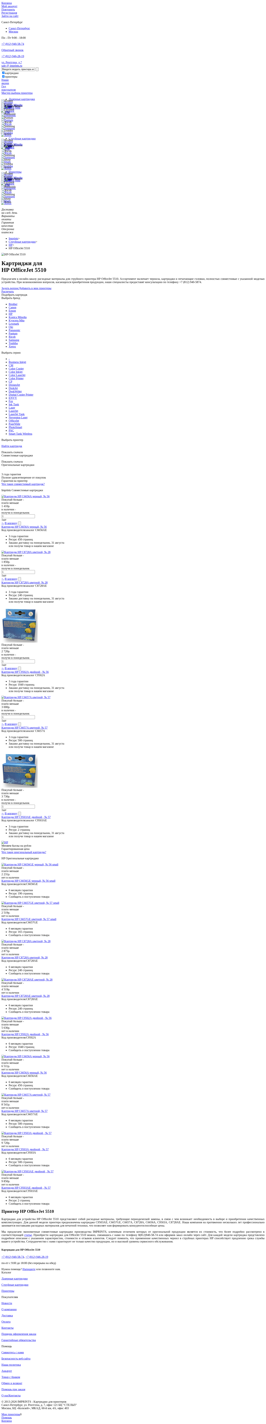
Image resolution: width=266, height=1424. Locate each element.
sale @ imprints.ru (11, 65)
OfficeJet (14, 420)
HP (10, 313)
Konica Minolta (18, 317)
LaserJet (13, 410)
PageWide (14, 423)
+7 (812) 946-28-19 (12, 56)
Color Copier (16, 368)
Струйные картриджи (22, 138)
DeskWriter (15, 391)
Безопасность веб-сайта (15, 1358)
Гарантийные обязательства (18, 1340)
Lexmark (14, 323)
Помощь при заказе (13, 1389)
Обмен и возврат (11, 1383)
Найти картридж (11, 446)
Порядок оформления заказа (18, 1333)
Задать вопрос (10, 288)
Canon (12, 307)
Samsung (14, 340)
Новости (6, 1303)
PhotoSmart (15, 427)
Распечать (7, 291)
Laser (12, 407)
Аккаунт (6, 1370)
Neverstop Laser (18, 417)
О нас (5, 1395)
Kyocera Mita (16, 320)
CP (10, 381)
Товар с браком (10, 1377)
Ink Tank (14, 404)
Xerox (12, 346)
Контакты (7, 1327)
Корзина (6, 3)
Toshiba (13, 343)
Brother (13, 304)
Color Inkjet (15, 371)
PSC (11, 430)
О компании (9, 1309)
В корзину (11, 523)
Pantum (13, 333)
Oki (11, 326)
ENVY (13, 397)
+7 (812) (12, 1256)
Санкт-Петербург (19, 28)
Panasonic (14, 330)
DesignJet (14, 384)
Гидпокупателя (8, 88)
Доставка (7, 1315)
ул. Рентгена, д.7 (11, 62)
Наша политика (11, 1364)
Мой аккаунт (9, 6)
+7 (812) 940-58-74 (12, 43)
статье (28, 1234)
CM (11, 365)
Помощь (6, 1417)
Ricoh (12, 336)
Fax (11, 401)
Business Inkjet (17, 362)
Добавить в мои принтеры (35, 288)
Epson (12, 310)
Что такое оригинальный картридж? (23, 852)
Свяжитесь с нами (12, 1352)
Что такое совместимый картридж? (23, 484)
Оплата (5, 1321)
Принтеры (15, 171)
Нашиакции (5, 81)
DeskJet (13, 388)
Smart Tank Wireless (20, 433)
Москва (13, 31)
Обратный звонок (12, 50)
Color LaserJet (17, 375)
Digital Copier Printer (21, 394)
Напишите (28, 1269)
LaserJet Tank (17, 414)
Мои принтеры (10, 1414)
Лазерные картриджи (22, 99)
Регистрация (9, 12)
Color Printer (16, 378)
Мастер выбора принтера (17, 92)
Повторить (8, 9)
